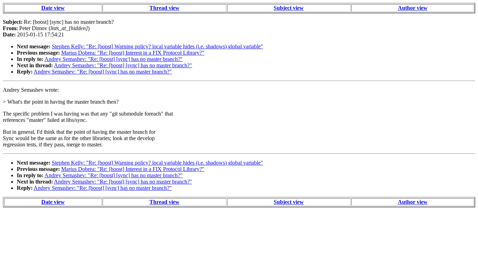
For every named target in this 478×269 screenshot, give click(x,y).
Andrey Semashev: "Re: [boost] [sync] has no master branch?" (113, 59)
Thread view (164, 8)
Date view (53, 8)
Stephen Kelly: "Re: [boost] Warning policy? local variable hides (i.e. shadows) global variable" (157, 46)
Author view (413, 8)
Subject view (289, 8)
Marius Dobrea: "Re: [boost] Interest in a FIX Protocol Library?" (132, 53)
